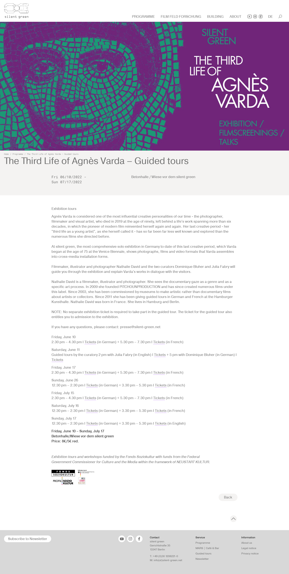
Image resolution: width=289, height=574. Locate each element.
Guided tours (203, 553)
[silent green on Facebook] (261, 16)
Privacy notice (250, 553)
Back (228, 497)
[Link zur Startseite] (18, 9)
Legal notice (248, 548)
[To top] (233, 518)
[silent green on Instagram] (255, 16)
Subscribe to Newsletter (27, 539)
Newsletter (202, 558)
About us (246, 542)
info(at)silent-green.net (168, 560)
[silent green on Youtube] (250, 16)
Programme (18, 154)
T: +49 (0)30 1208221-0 (164, 556)
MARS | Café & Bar (207, 548)
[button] (144, 16)
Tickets (90, 342)
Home (6, 154)
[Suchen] (280, 16)
